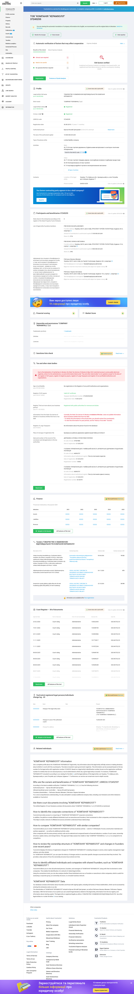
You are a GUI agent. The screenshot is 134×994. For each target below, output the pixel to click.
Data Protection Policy (31, 963)
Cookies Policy (31, 967)
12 (77, 246)
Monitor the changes (40, 35)
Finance (8, 17)
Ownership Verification (76, 933)
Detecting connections (76, 943)
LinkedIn (29, 926)
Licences (9, 37)
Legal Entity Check (75, 922)
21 (112, 261)
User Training (50, 941)
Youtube (29, 930)
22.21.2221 (36, 708)
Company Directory (52, 956)
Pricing (48, 922)
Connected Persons (11, 47)
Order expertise (121, 35)
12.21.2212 (36, 727)
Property (8, 20)
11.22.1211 (36, 720)
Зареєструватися (101, 990)
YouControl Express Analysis (78, 946)
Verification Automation (76, 940)
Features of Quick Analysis (57, 78)
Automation (9, 53)
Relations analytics (11, 43)
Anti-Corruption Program (31, 972)
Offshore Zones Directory (54, 968)
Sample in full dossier (44, 531)
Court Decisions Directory (54, 965)
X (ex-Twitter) (30, 936)
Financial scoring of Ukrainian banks (78, 951)
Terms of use (30, 959)
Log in (106, 3)
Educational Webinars (53, 938)
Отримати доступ (107, 353)
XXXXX (67, 514)
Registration (121, 3)
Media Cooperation (52, 931)
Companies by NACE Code (52, 961)
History (8, 24)
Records (8, 27)
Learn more (113, 302)
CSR (47, 948)
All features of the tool (63, 531)
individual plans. (109, 9)
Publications (10, 30)
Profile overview (10, 14)
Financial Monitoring (75, 930)
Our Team (49, 928)
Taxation (8, 40)
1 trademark (67, 331)
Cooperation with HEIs (53, 935)
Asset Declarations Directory (52, 978)
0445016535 (84, 183)
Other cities (33, 910)
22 (118, 274)
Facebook (29, 923)
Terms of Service (31, 955)
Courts (8, 33)
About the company (52, 925)
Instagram (29, 933)
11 (71, 231)
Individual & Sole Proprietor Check (77, 926)
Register (41, 200)
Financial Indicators (75, 937)
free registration (89, 598)
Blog (47, 944)
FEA (7, 50)
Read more (111, 129)
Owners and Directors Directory (53, 972)
